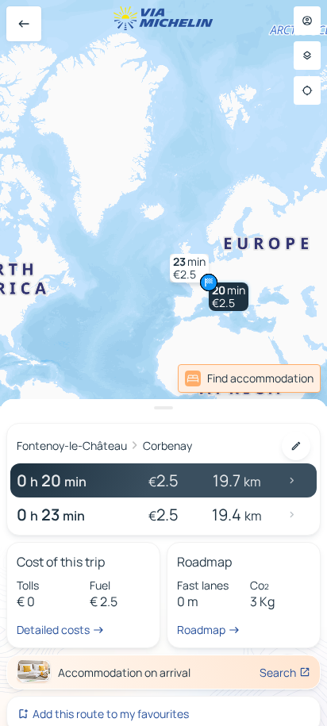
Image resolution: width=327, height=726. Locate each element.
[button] (228, 296)
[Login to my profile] (307, 20)
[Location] (307, 90)
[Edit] (296, 446)
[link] (249, 378)
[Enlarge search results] (163, 408)
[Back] (23, 23)
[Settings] (307, 55)
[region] (163, 363)
